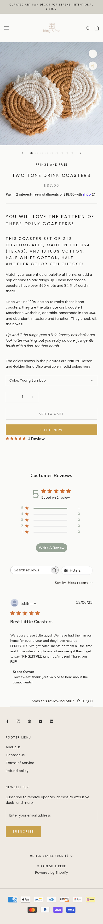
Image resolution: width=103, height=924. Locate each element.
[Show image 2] (36, 153)
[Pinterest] (29, 721)
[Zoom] (93, 54)
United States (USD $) (49, 856)
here (87, 366)
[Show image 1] (31, 153)
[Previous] (22, 153)
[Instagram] (18, 721)
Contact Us (15, 755)
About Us (13, 747)
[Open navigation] (6, 28)
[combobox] (74, 582)
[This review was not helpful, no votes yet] (87, 701)
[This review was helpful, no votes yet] (78, 701)
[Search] (88, 28)
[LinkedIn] (51, 721)
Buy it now (51, 430)
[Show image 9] (72, 153)
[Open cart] (97, 28)
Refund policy (17, 770)
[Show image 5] (52, 153)
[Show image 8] (67, 153)
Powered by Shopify (51, 872)
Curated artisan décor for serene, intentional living (51, 7)
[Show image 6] (57, 153)
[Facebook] (7, 721)
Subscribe (23, 831)
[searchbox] (30, 570)
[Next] (80, 153)
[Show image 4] (47, 153)
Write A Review (51, 548)
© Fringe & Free (51, 866)
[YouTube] (40, 721)
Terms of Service (20, 763)
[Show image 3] (41, 153)
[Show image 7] (62, 153)
